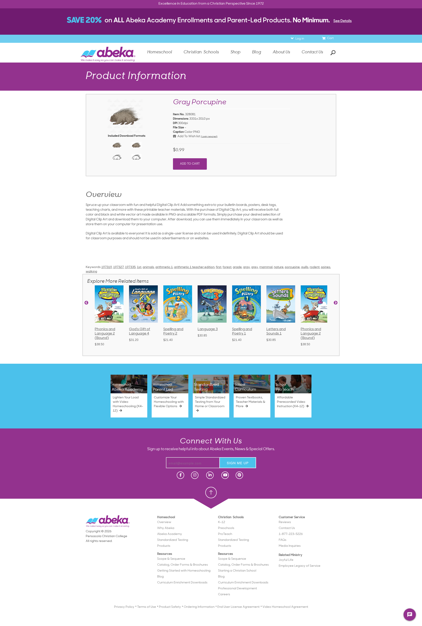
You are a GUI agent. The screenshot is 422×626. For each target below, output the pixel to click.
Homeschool (197, 83)
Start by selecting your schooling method (211, 77)
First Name (180, 95)
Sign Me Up (210, 158)
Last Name (180, 110)
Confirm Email (177, 140)
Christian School (228, 83)
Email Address (177, 125)
